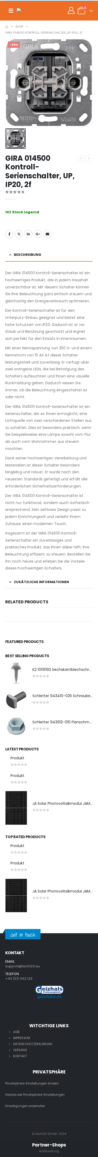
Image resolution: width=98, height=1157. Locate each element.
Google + (38, 234)
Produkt (17, 758)
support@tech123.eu (22, 966)
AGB (16, 1032)
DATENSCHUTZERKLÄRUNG (33, 1044)
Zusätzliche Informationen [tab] (41, 581)
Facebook (9, 234)
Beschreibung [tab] (27, 254)
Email (47, 234)
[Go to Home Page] (6, 27)
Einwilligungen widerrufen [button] (25, 1106)
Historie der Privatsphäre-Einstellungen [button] (35, 1095)
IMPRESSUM (21, 1038)
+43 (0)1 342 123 (18, 978)
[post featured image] (16, 674)
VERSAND (20, 1050)
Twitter (19, 234)
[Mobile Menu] (11, 10)
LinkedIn (28, 234)
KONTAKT (20, 1056)
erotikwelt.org (49, 1151)
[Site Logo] (27, 10)
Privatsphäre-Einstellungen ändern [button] (32, 1083)
